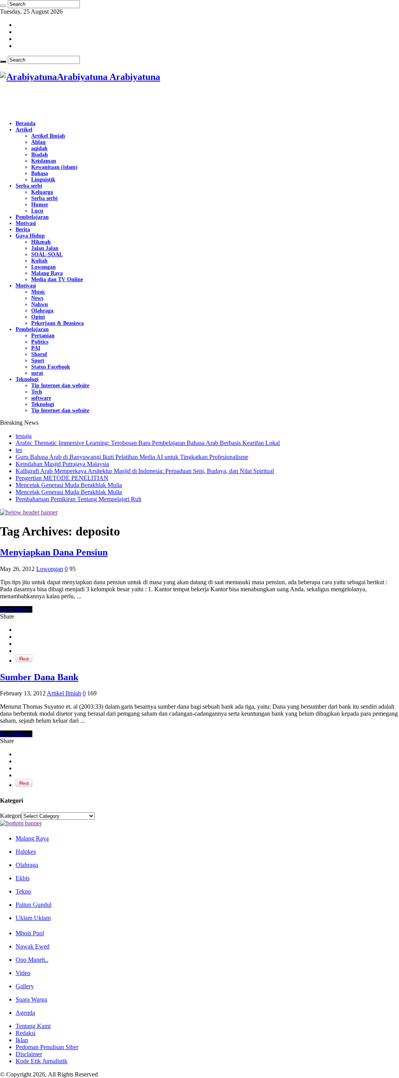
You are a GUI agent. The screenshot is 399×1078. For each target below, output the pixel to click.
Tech (36, 392)
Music (38, 292)
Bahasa (39, 173)
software (41, 398)
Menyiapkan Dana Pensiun (54, 552)
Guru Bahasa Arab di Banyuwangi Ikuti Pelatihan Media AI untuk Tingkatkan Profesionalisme (132, 457)
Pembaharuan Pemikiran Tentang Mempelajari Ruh (78, 499)
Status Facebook (50, 367)
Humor (39, 204)
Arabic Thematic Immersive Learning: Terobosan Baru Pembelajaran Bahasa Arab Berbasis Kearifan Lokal (148, 443)
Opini (38, 317)
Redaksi (25, 1033)
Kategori (10, 815)
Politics (39, 342)
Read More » (16, 609)
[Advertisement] (91, 101)
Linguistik (43, 180)
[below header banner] (29, 512)
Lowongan (43, 267)
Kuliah (39, 261)
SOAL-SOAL (47, 254)
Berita (23, 229)
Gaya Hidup (30, 236)
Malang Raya (47, 273)
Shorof (39, 354)
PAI (35, 348)
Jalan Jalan (44, 248)
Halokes (26, 851)
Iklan (22, 1040)
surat (37, 373)
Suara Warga (31, 999)
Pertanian (43, 336)
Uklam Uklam (33, 918)
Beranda (25, 123)
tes (19, 450)
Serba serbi (29, 186)
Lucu (37, 211)
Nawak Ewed (32, 946)
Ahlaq (38, 142)
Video (23, 973)
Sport (37, 360)
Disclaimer (29, 1054)
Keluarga (42, 192)
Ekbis (23, 878)
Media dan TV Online (57, 279)
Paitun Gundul (33, 904)
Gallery (25, 986)
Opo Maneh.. (32, 959)
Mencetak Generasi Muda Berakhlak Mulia (69, 485)
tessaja (24, 436)
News (37, 298)
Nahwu (39, 304)
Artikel (24, 130)
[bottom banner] (21, 823)
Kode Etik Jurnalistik (41, 1061)
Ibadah (39, 155)
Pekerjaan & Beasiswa (57, 323)
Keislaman (43, 161)
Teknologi (27, 379)
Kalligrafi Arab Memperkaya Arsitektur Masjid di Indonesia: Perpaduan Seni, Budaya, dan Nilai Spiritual (145, 471)
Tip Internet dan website (60, 385)
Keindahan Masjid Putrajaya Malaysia (62, 464)
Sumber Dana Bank (39, 677)
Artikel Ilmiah (48, 136)
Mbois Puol (30, 933)
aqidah (39, 148)
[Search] (3, 6)
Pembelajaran (32, 217)
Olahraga (42, 311)
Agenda (25, 1012)
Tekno (23, 891)
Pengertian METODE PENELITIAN (62, 478)
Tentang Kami (33, 1026)
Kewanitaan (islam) (54, 167)
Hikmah (41, 242)
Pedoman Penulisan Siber (47, 1047)
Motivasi (26, 223)
